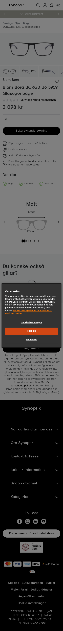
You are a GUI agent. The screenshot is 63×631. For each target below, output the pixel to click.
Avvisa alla (31, 340)
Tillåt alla (31, 331)
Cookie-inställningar (31, 322)
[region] (31, 315)
